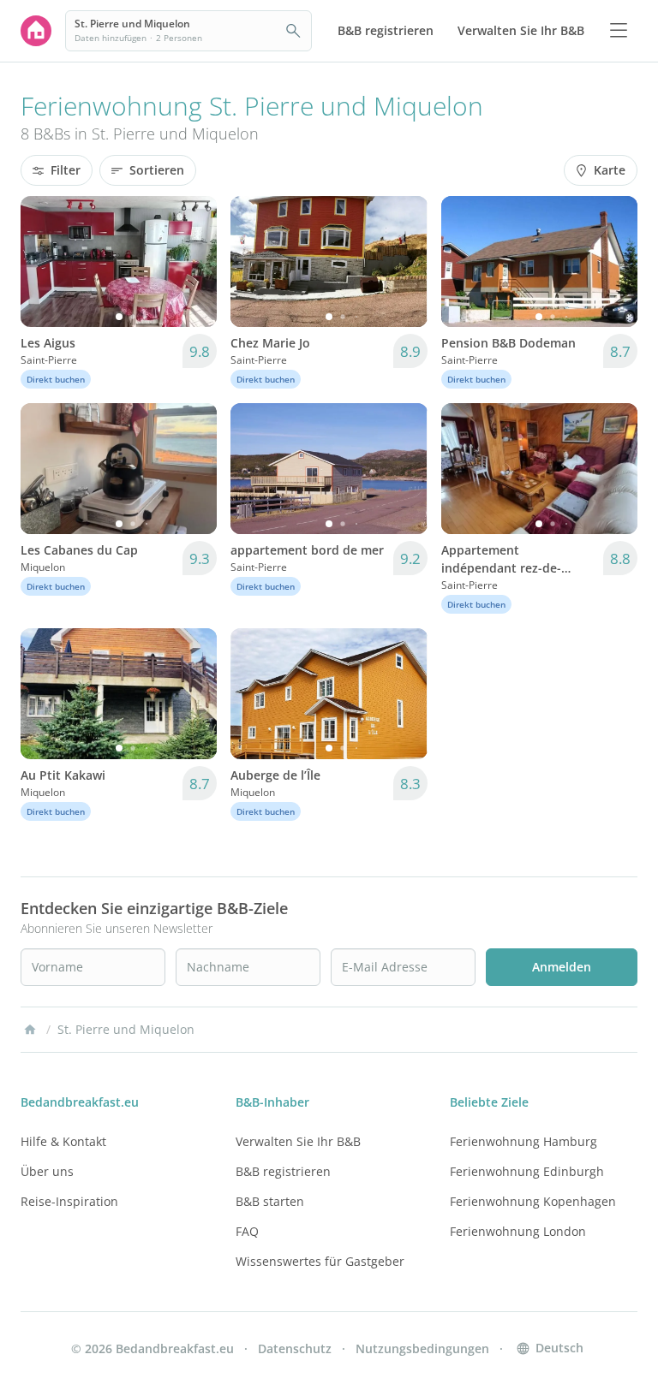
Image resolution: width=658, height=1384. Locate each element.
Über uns (47, 1171)
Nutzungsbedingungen (422, 1348)
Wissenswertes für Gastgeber (320, 1261)
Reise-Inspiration (69, 1201)
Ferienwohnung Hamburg (523, 1141)
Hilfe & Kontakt (63, 1141)
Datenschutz (295, 1348)
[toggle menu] (618, 30)
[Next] (192, 261)
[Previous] (44, 261)
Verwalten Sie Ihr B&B (298, 1141)
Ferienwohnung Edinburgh (527, 1171)
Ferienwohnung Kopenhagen (533, 1201)
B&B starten (270, 1201)
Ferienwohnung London (518, 1231)
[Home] (30, 1030)
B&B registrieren (283, 1171)
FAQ (247, 1231)
